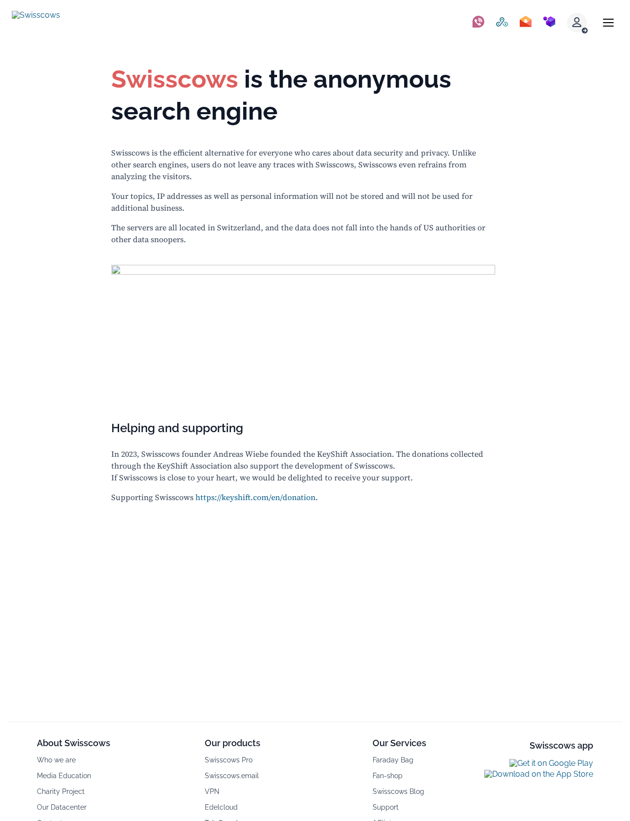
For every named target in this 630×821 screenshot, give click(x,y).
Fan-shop (388, 776)
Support (386, 807)
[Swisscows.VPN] (502, 23)
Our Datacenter (62, 807)
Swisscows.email (232, 776)
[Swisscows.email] (526, 23)
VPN (212, 791)
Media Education (64, 776)
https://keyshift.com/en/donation (255, 497)
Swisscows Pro (228, 760)
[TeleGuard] (478, 23)
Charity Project (61, 791)
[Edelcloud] (549, 23)
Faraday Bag (393, 760)
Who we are (56, 760)
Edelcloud (221, 807)
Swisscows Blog (398, 791)
